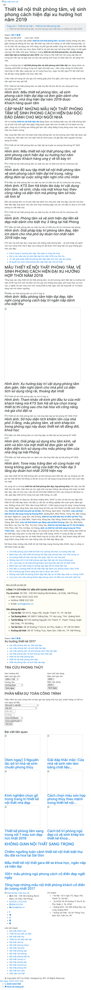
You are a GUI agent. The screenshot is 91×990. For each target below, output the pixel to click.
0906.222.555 (16, 904)
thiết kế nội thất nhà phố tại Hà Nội (25, 511)
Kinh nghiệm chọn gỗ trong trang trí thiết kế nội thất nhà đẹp (22, 799)
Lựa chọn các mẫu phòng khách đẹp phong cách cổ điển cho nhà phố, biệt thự (44, 577)
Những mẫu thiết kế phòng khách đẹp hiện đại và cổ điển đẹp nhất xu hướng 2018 (46, 574)
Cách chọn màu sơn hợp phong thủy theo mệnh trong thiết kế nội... (66, 799)
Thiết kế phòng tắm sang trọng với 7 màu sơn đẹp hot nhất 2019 (24, 834)
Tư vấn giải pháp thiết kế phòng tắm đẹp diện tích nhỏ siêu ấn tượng (40, 259)
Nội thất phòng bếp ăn (19, 956)
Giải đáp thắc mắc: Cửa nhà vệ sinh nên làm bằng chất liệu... (65, 763)
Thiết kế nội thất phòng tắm (47, 26)
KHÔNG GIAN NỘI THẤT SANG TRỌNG (39, 844)
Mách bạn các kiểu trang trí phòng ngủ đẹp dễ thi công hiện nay (38, 566)
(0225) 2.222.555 (19, 901)
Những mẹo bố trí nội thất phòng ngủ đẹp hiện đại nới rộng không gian (41, 560)
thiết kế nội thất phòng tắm (21, 656)
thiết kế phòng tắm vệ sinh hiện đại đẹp (27, 662)
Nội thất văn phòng (18, 953)
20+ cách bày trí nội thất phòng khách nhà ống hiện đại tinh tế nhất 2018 (42, 563)
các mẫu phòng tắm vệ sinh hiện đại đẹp (27, 648)
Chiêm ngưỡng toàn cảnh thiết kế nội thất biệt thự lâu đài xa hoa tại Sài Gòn (44, 853)
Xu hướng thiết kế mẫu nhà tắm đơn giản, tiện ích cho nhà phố (37, 557)
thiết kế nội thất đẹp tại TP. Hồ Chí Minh (66, 525)
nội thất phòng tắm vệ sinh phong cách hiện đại (30, 654)
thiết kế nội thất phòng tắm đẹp (23, 659)
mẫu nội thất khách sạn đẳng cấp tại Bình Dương (42, 522)
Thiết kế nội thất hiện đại (20, 939)
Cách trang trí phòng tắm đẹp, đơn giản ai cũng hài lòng (34, 253)
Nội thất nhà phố (16, 948)
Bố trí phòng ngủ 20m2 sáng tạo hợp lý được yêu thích (34, 571)
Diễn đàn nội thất (17, 973)
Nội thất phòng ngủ (18, 951)
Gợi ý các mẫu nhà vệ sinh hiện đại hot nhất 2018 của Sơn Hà (36, 256)
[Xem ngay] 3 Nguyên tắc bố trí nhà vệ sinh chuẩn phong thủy (22, 763)
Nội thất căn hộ (16, 942)
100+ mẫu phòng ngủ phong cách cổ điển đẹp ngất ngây (45, 876)
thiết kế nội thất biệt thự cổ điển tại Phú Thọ (62, 516)
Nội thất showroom (18, 965)
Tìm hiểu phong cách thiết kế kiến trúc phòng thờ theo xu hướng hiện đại (42, 551)
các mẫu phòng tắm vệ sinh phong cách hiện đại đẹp (33, 651)
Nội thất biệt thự (16, 936)
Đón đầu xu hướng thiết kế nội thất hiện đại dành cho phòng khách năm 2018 (44, 568)
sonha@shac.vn (25, 604)
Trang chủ (11, 26)
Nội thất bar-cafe (17, 970)
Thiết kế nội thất (25, 26)
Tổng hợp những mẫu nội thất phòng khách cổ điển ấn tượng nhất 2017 (45, 887)
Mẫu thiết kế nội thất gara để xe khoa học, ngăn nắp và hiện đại (45, 864)
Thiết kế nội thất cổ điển (20, 934)
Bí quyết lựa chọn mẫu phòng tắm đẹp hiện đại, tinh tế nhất (36, 262)
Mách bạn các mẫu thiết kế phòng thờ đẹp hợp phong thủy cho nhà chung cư (44, 554)
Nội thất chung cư (17, 959)
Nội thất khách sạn (17, 931)
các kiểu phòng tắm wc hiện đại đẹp (25, 645)
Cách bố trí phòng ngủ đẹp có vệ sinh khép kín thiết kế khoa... (65, 834)
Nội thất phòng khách (19, 945)
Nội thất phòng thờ (17, 968)
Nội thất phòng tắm (18, 962)
